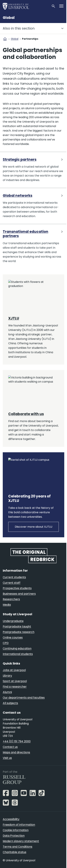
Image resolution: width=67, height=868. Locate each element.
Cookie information (16, 830)
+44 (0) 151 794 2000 (17, 741)
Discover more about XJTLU (33, 527)
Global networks (17, 196)
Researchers (11, 599)
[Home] (25, 6)
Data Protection (14, 836)
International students (18, 654)
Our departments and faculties (24, 698)
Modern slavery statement (21, 841)
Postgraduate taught (17, 626)
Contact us (10, 747)
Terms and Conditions (17, 847)
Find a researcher (15, 687)
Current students (14, 577)
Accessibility (11, 819)
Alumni (7, 692)
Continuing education (17, 648)
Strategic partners (19, 159)
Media (7, 605)
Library (7, 676)
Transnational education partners (25, 234)
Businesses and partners (19, 594)
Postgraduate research (18, 632)
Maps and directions (16, 752)
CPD (6, 643)
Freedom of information (19, 825)
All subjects (10, 703)
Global (9, 17)
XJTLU (13, 318)
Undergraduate (13, 621)
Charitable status (14, 852)
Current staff (11, 583)
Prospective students (17, 588)
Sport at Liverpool (15, 681)
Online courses (13, 637)
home (5, 39)
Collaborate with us (26, 414)
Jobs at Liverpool (14, 670)
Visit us (7, 758)
